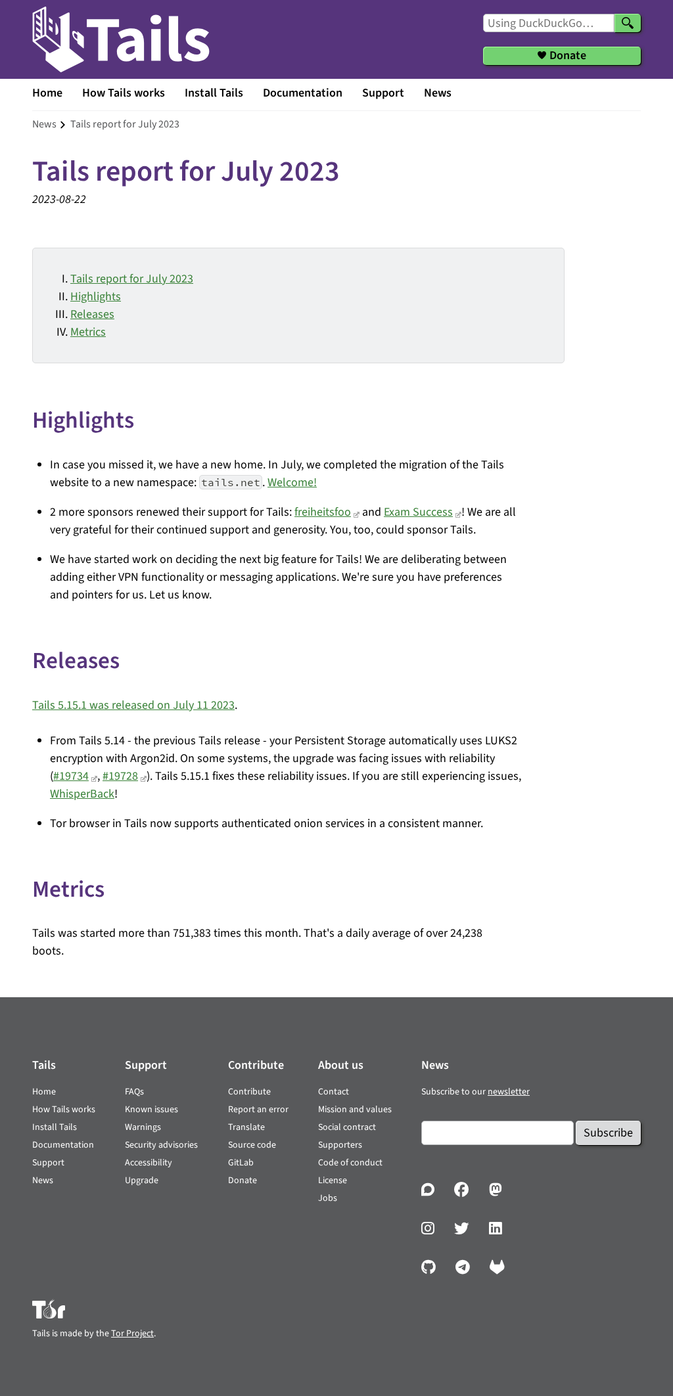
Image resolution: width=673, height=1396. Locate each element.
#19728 (120, 776)
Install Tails (214, 93)
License (332, 1180)
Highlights (95, 296)
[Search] (628, 23)
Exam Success (418, 512)
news (44, 124)
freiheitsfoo (322, 512)
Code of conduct (350, 1162)
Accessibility (148, 1162)
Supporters (340, 1145)
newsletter (509, 1091)
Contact (333, 1091)
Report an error (258, 1109)
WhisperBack (82, 794)
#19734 (71, 776)
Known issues (151, 1109)
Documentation (302, 93)
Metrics (88, 332)
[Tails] (120, 39)
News (438, 93)
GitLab (241, 1162)
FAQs (134, 1091)
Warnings (143, 1127)
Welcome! (292, 482)
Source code (252, 1145)
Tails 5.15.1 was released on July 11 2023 (133, 705)
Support (383, 93)
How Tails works (123, 93)
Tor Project (132, 1333)
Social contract (347, 1127)
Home (47, 93)
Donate (242, 1180)
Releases (92, 314)
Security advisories (161, 1145)
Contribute (249, 1091)
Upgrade (141, 1180)
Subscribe (608, 1133)
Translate (246, 1127)
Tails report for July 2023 (131, 279)
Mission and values (355, 1109)
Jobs (327, 1198)
